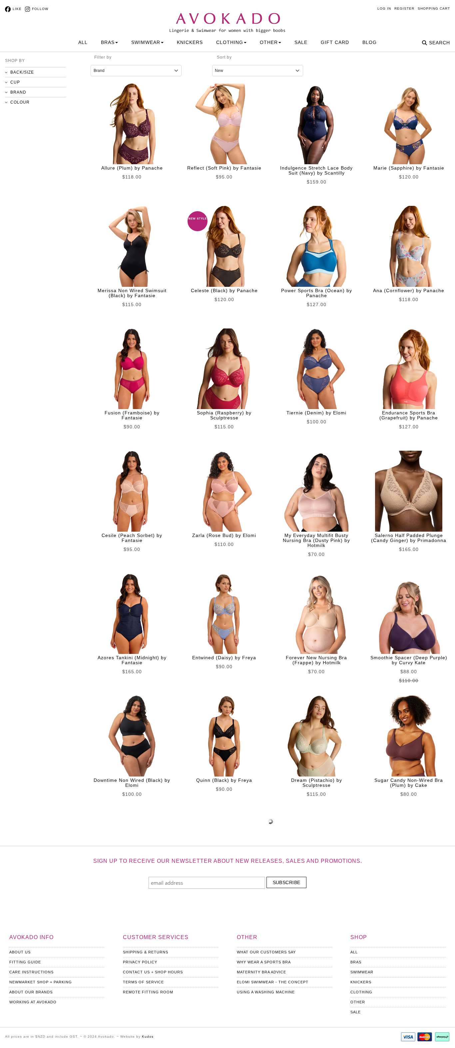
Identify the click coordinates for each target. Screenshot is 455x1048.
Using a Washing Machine (266, 992)
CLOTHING (229, 42)
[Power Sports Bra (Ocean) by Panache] (316, 246)
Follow (40, 9)
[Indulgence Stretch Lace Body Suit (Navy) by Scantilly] (316, 124)
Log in (384, 8)
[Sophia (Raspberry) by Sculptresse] (224, 368)
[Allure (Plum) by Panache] (132, 124)
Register (404, 8)
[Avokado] (227, 17)
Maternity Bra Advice (261, 972)
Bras (355, 962)
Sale (300, 42)
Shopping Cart (434, 8)
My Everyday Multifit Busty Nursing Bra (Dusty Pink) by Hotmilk (316, 540)
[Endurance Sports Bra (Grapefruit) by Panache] (408, 368)
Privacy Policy (140, 962)
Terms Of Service (143, 982)
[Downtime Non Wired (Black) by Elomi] (132, 736)
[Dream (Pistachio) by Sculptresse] (316, 736)
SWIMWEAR (145, 42)
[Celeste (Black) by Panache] (224, 246)
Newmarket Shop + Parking (40, 982)
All (83, 42)
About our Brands (31, 992)
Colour (20, 102)
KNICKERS (190, 42)
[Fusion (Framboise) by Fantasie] (132, 368)
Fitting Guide (25, 962)
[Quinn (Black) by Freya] (224, 736)
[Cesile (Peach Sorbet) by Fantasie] (132, 491)
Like (17, 9)
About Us (20, 952)
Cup (15, 82)
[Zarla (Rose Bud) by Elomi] (224, 491)
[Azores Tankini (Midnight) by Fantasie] (132, 613)
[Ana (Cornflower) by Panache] (408, 246)
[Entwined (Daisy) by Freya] (224, 613)
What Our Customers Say (266, 952)
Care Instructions (31, 972)
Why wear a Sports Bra (264, 962)
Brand (18, 92)
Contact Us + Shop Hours (153, 972)
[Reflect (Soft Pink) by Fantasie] (224, 124)
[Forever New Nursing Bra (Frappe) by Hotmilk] (316, 613)
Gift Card (335, 42)
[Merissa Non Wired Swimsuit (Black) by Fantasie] (132, 246)
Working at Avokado (33, 1002)
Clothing (361, 992)
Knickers (360, 982)
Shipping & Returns (145, 952)
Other (357, 1002)
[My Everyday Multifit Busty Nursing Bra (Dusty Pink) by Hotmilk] (316, 491)
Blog (369, 42)
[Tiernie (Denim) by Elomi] (316, 368)
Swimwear (361, 972)
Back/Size (22, 72)
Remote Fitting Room (148, 992)
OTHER (269, 42)
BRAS (108, 42)
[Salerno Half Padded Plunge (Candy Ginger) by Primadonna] (408, 491)
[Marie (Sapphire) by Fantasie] (408, 124)
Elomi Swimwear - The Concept (272, 982)
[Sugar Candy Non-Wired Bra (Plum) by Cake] (408, 736)
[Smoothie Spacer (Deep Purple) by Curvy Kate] (408, 613)
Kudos (148, 1036)
